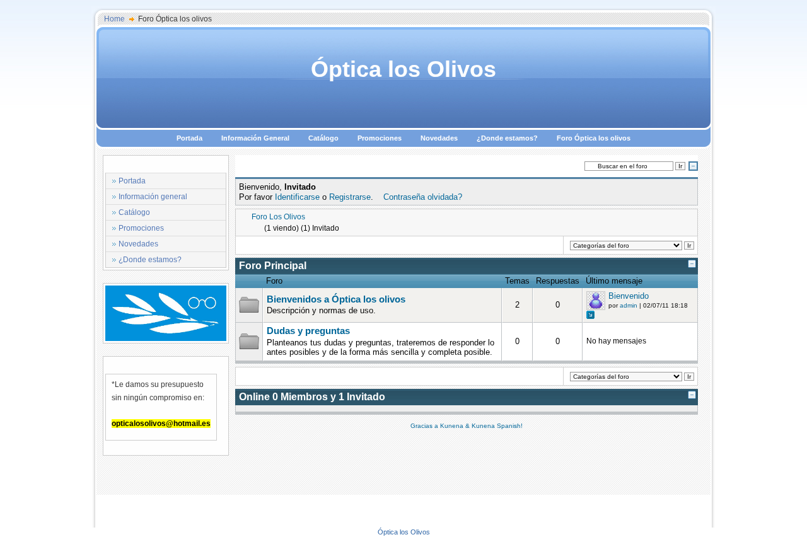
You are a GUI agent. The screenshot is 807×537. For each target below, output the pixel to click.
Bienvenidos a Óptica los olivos (336, 299)
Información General (255, 138)
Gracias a (425, 425)
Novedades (439, 138)
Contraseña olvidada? (422, 197)
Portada (189, 138)
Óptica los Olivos (403, 69)
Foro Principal (272, 265)
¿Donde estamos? (507, 138)
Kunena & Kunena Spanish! (481, 425)
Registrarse (350, 197)
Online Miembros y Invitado (312, 396)
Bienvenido (628, 296)
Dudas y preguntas (308, 331)
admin (628, 305)
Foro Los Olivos (278, 216)
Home (114, 18)
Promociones (379, 138)
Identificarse (297, 197)
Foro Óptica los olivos (593, 138)
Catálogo (323, 138)
